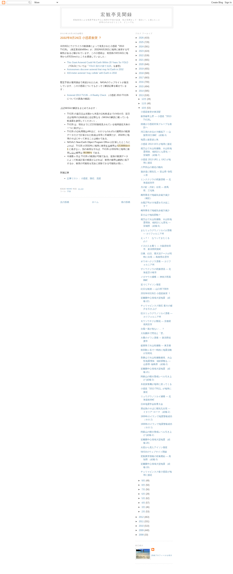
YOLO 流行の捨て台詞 (100, 66)
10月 (144, 108)
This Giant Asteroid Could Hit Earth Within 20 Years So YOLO (97, 62)
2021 (141, 60)
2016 (141, 82)
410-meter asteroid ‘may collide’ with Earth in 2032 (92, 73)
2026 (141, 37)
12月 (144, 99)
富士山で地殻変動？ (151, 215)
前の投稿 (125, 202)
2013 (141, 95)
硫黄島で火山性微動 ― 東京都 (156, 345)
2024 (141, 46)
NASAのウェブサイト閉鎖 (154, 452)
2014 (141, 91)
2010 (141, 526)
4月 (144, 502)
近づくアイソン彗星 (151, 284)
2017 (141, 77)
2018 (141, 73)
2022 (141, 55)
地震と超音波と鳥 (149, 139)
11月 (144, 103)
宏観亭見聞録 (117, 14)
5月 (144, 498)
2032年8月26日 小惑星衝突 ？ (155, 293)
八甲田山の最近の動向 (152, 167)
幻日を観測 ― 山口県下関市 (155, 289)
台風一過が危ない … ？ (152, 329)
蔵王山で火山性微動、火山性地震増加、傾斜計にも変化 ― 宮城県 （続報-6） (156, 222)
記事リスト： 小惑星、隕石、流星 (84, 178)
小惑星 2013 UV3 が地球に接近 (156, 144)
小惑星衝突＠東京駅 (151, 112)
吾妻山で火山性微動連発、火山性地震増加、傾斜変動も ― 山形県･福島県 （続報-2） (156, 361)
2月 (144, 511)
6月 (144, 494)
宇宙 (69, 191)
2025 (141, 42)
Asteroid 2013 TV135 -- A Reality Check (86, 95)
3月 (144, 507)
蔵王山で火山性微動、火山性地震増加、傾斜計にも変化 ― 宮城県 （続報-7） (156, 151)
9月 (144, 480)
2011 (141, 521)
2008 (141, 534)
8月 (144, 485)
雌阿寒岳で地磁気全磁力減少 (155, 210)
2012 (141, 517)
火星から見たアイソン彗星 (154, 447)
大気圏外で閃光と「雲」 (153, 333)
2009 (141, 530)
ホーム (95, 202)
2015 (141, 86)
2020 (141, 64)
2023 (141, 51)
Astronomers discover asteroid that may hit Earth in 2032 (95, 69)
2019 (141, 68)
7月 (144, 489)
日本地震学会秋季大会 (152, 404)
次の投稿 (64, 202)
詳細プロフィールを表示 (161, 555)
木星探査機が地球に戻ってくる (156, 384)
